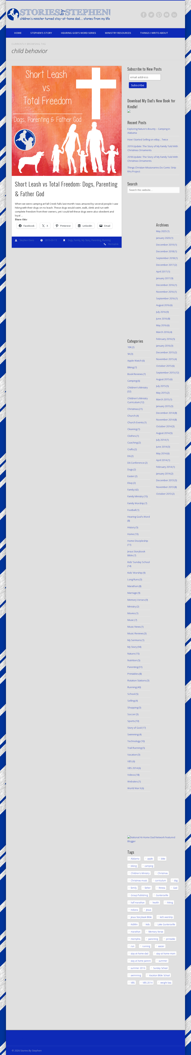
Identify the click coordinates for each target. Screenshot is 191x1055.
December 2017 (165, 264)
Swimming (132, 734)
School (131, 694)
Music (130, 620)
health (156, 902)
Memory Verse (155, 931)
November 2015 (165, 359)
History (131, 527)
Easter (130, 476)
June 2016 (161, 318)
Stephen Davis (26, 240)
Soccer (131, 714)
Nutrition (132, 660)
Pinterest (159, 15)
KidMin (134, 924)
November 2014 (165, 419)
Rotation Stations (136, 680)
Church (131, 415)
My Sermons (134, 640)
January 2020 (163, 238)
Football (131, 510)
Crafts (130, 449)
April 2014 (161, 460)
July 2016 (161, 312)
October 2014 (163, 426)
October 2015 (163, 365)
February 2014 (164, 466)
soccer (161, 946)
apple (150, 858)
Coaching (132, 442)
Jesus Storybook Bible (141, 917)
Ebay (130, 483)
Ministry (131, 606)
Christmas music (139, 880)
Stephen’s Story (41, 33)
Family (77, 240)
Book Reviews (135, 374)
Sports (131, 721)
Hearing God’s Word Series (78, 33)
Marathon (132, 586)
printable (170, 939)
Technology (133, 741)
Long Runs (133, 579)
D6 (128, 456)
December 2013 (165, 480)
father (148, 887)
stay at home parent (141, 960)
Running (106, 240)
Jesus (148, 909)
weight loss (165, 982)
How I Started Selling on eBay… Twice (147, 139)
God (175, 887)
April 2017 (161, 271)
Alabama (135, 858)
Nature (131, 653)
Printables (133, 673)
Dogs (70, 240)
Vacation (132, 754)
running (146, 946)
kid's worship (166, 917)
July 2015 (161, 386)
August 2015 (162, 379)
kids (148, 924)
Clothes (131, 435)
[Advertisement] (138, 275)
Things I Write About (154, 33)
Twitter (151, 15)
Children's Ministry (137, 387)
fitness (162, 887)
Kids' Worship (134, 572)
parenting (153, 939)
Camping (132, 380)
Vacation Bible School (159, 975)
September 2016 (165, 298)
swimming (136, 975)
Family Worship (135, 503)
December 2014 (165, 413)
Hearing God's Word (138, 516)
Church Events (135, 422)
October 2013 (163, 493)
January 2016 (163, 345)
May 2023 (161, 231)
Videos (131, 774)
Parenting (96, 240)
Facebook (144, 15)
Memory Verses (136, 599)
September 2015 (165, 372)
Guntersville (162, 895)
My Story (86, 240)
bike (163, 858)
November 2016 (165, 291)
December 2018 (165, 251)
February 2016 (164, 339)
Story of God (134, 727)
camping (149, 866)
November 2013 (165, 487)
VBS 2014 (132, 768)
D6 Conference (135, 462)
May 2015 (161, 392)
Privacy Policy (19, 1038)
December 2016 (165, 285)
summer (163, 960)
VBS (129, 761)
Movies (131, 613)
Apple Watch (134, 360)
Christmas (132, 409)
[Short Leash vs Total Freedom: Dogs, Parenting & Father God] (67, 121)
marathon (135, 931)
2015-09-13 (51, 240)
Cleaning (132, 429)
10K (129, 347)
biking (134, 866)
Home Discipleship (137, 540)
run (132, 946)
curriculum (160, 880)
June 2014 (161, 446)
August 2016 (162, 305)
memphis (135, 939)
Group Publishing (139, 895)
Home (17, 33)
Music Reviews (135, 633)
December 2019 (165, 244)
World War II (134, 788)
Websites (132, 781)
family (134, 887)
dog (176, 880)
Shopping (132, 707)
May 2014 (161, 453)
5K (128, 354)
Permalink (113, 244)
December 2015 (165, 352)
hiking (170, 902)
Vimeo (167, 15)
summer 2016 (138, 968)
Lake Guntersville (166, 924)
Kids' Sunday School (138, 562)
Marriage (132, 593)
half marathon (138, 902)
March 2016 (162, 332)
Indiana (134, 909)
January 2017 (163, 278)
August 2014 (162, 433)
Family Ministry (135, 496)
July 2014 (161, 439)
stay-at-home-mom (165, 953)
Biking (130, 367)
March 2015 (162, 399)
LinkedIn (174, 15)
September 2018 (165, 258)
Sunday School (160, 968)
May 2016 (161, 325)
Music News (133, 626)
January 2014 (163, 473)
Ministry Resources (118, 33)
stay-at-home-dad (139, 953)
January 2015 (163, 406)
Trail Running (134, 748)
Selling (131, 700)
